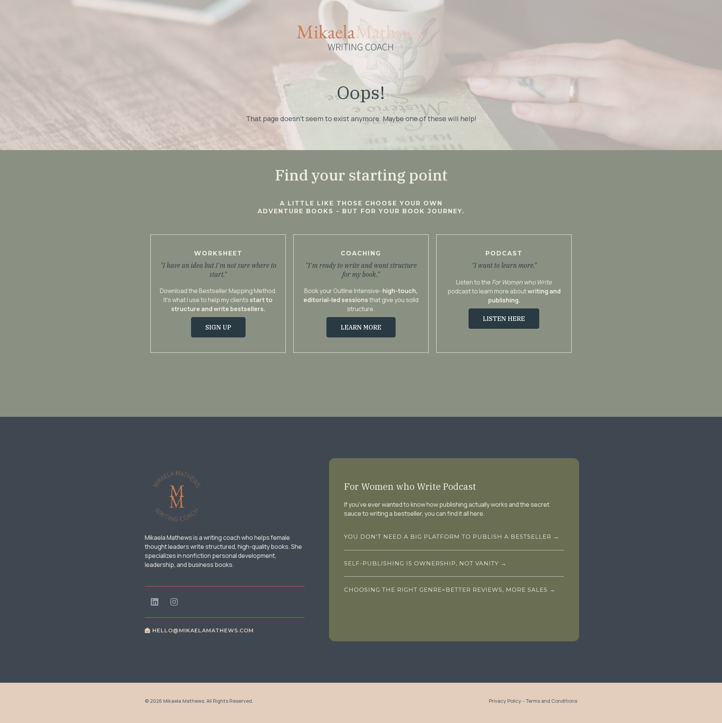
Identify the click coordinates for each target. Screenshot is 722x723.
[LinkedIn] (154, 602)
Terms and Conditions (551, 700)
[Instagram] (174, 602)
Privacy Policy (505, 700)
